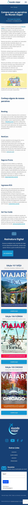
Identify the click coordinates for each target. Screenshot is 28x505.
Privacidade (14, 461)
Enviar (6, 482)
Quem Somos (14, 455)
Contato (14, 452)
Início (12, 7)
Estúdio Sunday (14, 501)
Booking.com (9, 122)
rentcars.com (10, 152)
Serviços (15, 7)
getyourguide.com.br (19, 224)
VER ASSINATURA (7, 253)
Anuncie (14, 458)
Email (4, 474)
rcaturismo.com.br (14, 204)
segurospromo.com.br (11, 177)
